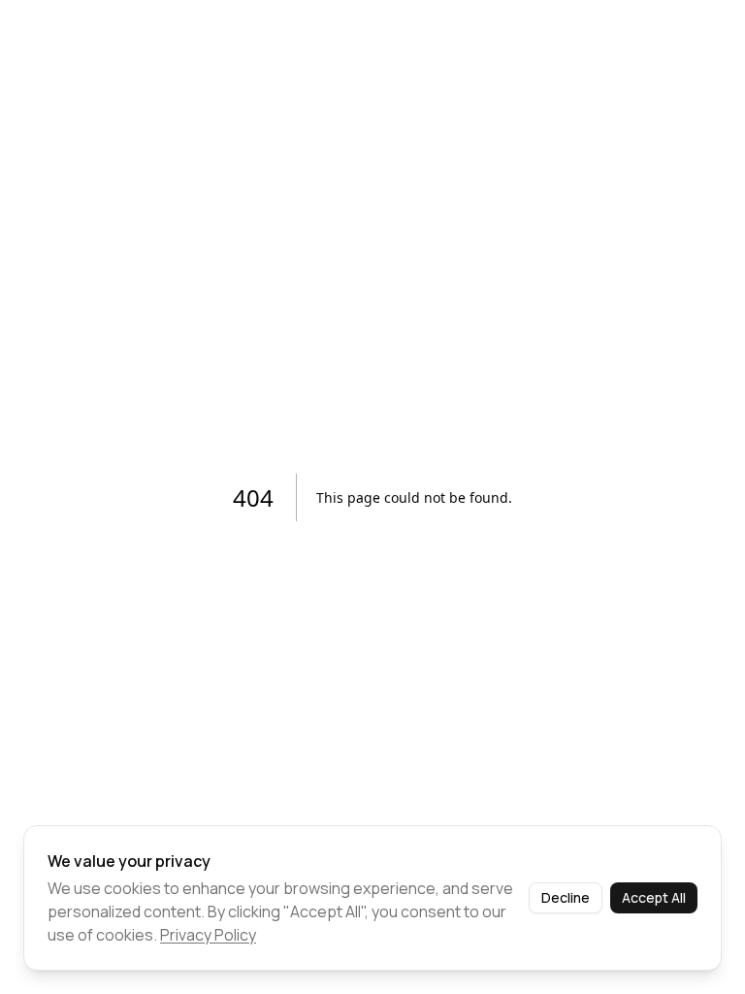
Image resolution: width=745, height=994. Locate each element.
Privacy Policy (208, 934)
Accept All (654, 897)
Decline (565, 897)
